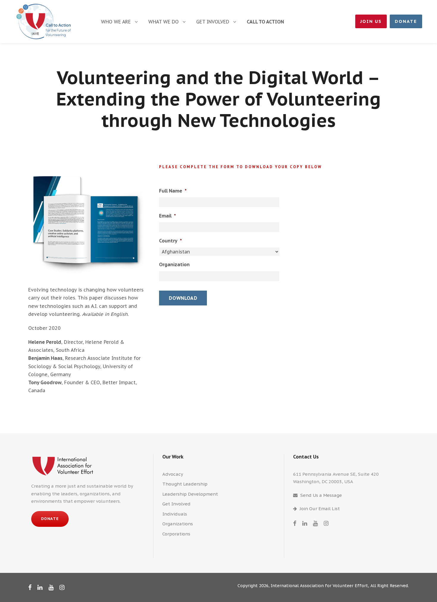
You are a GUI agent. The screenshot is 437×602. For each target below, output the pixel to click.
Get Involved (212, 22)
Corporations (176, 534)
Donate (406, 21)
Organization (174, 264)
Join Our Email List (320, 508)
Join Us (371, 21)
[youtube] (315, 523)
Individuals (174, 514)
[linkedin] (304, 523)
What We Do (163, 22)
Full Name (173, 191)
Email (167, 216)
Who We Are (116, 22)
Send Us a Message (321, 495)
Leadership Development (190, 494)
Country (170, 241)
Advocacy (172, 474)
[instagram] (326, 523)
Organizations (177, 524)
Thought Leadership (185, 484)
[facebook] (294, 523)
